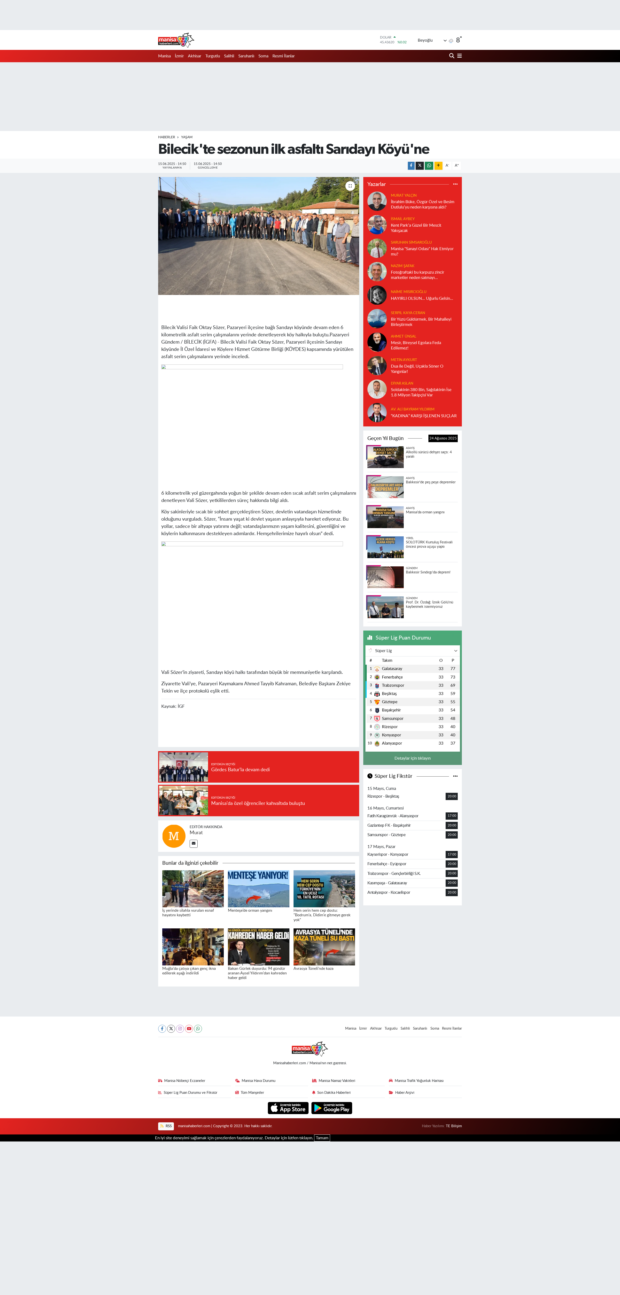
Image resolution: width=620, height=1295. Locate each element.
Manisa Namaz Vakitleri (337, 1081)
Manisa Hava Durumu (258, 1081)
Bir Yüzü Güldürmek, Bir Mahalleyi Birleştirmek (421, 321)
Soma (263, 56)
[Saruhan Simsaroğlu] (377, 248)
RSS (168, 1126)
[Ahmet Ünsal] (377, 342)
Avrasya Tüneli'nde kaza (313, 969)
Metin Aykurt (404, 360)
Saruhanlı (246, 56)
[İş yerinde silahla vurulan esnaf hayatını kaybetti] (193, 888)
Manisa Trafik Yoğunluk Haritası (419, 1081)
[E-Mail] (194, 844)
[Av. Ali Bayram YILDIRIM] (377, 412)
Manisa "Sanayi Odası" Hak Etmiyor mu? (422, 251)
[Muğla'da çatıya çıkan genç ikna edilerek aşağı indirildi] (193, 947)
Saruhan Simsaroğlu (411, 242)
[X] (171, 1029)
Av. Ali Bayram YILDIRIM (412, 409)
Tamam (322, 1138)
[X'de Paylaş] (420, 166)
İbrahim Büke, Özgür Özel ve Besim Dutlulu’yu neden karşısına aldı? (422, 204)
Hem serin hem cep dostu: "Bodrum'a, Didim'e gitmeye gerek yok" (322, 915)
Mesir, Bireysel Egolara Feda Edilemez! (416, 345)
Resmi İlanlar (283, 56)
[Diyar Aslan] (377, 389)
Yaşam (187, 137)
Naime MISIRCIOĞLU (408, 292)
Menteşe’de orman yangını (250, 910)
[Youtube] (189, 1029)
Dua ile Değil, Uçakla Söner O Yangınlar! (417, 368)
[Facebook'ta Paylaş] (411, 166)
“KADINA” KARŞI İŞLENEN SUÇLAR (424, 416)
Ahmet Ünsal (403, 336)
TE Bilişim (454, 1126)
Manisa (164, 56)
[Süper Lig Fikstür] (455, 776)
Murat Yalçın (404, 195)
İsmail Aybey (403, 219)
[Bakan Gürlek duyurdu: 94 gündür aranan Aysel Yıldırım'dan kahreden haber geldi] (258, 947)
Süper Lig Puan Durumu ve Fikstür (190, 1093)
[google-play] (331, 1108)
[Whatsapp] (198, 1029)
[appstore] (289, 1108)
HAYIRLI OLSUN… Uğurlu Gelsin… (422, 298)
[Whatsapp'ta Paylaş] (429, 166)
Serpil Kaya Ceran (408, 313)
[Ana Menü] (458, 56)
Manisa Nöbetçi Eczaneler (184, 1081)
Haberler (166, 137)
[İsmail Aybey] (377, 225)
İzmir (179, 56)
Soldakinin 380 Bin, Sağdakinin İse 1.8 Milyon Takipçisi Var (421, 392)
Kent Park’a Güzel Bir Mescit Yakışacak (416, 227)
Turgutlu (212, 56)
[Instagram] (180, 1029)
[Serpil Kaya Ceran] (377, 318)
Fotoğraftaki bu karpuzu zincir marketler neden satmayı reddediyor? (417, 275)
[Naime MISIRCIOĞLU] (377, 295)
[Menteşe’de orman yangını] (258, 888)
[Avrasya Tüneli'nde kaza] (324, 947)
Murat (196, 832)
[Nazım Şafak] (377, 272)
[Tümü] (455, 184)
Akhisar (194, 56)
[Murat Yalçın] (377, 201)
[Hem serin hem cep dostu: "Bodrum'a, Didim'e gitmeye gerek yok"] (324, 888)
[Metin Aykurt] (377, 365)
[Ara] (452, 56)
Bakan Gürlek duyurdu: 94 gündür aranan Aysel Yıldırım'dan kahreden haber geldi (257, 973)
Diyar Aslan (402, 383)
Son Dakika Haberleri (334, 1093)
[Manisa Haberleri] (176, 40)
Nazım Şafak (402, 266)
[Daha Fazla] (438, 166)
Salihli (229, 56)
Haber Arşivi (404, 1093)
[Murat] (174, 836)
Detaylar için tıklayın (413, 758)
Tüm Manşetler (252, 1093)
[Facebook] (162, 1029)
